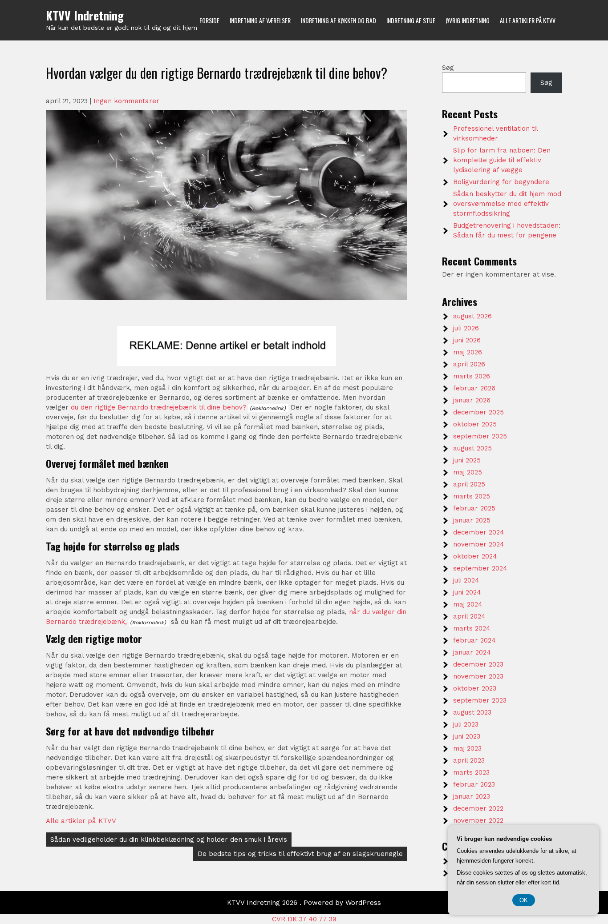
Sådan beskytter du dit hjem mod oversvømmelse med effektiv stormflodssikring (507, 203)
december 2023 (478, 664)
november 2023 (478, 676)
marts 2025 (471, 496)
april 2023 (469, 760)
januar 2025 (471, 520)
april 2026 (469, 364)
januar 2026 (471, 400)
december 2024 (478, 532)
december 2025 (478, 412)
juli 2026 (466, 328)
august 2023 (472, 712)
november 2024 (478, 544)
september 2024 (480, 568)
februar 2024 (474, 640)
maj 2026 (467, 352)
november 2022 (478, 820)
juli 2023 (465, 724)
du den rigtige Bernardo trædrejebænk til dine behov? (159, 407)
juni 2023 (466, 736)
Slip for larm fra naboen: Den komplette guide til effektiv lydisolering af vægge (502, 160)
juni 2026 (467, 340)
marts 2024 (471, 628)
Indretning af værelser (260, 20)
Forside (209, 20)
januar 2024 (472, 652)
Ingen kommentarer (126, 101)
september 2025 (480, 436)
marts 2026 (471, 376)
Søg (448, 68)
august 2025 (472, 448)
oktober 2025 (475, 424)
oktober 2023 (474, 688)
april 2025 (469, 484)
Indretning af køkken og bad (338, 20)
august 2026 (472, 316)
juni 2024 (467, 592)
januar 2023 (471, 796)
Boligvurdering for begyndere (501, 182)
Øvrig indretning (468, 20)
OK (523, 900)
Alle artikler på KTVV (527, 20)
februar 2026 (474, 388)
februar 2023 (474, 784)
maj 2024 (467, 604)
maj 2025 (467, 472)
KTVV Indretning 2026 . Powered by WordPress (304, 903)
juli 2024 (466, 580)
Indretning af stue (410, 20)
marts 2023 (471, 772)
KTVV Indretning (85, 15)
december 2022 (478, 808)
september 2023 (480, 700)
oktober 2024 (475, 556)
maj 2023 (467, 748)
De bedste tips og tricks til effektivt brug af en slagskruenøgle (300, 854)
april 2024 (469, 616)
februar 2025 (474, 508)
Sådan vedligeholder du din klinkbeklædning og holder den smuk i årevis (168, 840)
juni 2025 (467, 460)
